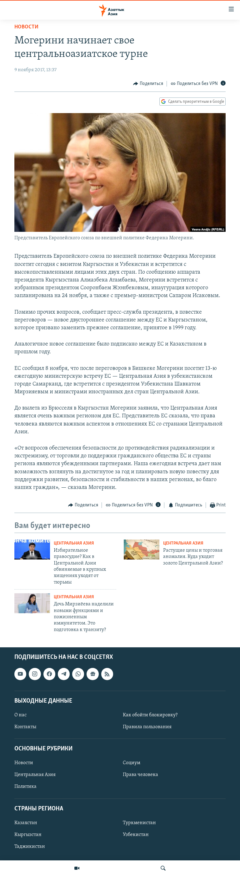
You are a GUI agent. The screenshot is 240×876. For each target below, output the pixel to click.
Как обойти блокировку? (150, 715)
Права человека (140, 775)
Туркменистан (139, 822)
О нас (20, 715)
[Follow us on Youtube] (20, 674)
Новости (26, 27)
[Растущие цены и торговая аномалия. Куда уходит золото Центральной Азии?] (141, 550)
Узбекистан (136, 834)
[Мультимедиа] (77, 868)
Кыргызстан (28, 834)
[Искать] (163, 868)
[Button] (148, 84)
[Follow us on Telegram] (64, 674)
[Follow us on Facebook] (49, 674)
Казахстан (25, 822)
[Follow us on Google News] (92, 674)
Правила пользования (147, 726)
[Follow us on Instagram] (35, 674)
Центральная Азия (74, 543)
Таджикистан (29, 846)
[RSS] (107, 674)
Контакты (25, 726)
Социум (131, 763)
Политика (25, 786)
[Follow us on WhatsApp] (78, 674)
